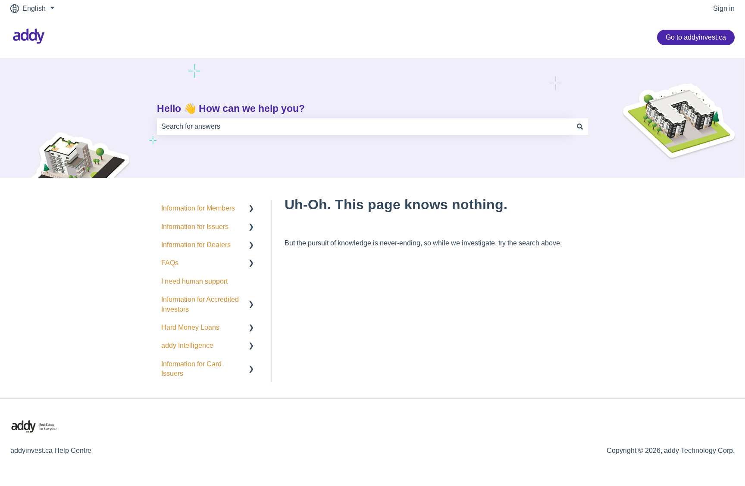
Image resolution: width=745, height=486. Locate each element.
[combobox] (364, 126)
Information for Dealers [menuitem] (196, 244)
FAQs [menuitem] (169, 262)
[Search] (580, 126)
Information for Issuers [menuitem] (195, 226)
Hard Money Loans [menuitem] (190, 327)
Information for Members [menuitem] (198, 208)
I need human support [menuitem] (194, 281)
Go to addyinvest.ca (696, 37)
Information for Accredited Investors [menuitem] (200, 304)
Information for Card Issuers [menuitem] (191, 368)
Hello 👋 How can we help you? (231, 108)
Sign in (724, 8)
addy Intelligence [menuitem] (187, 345)
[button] (251, 209)
